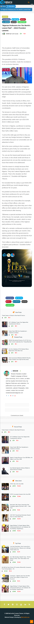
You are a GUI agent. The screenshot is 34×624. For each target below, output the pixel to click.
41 (11, 571)
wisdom (8, 33)
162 (15, 551)
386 (15, 530)
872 (15, 486)
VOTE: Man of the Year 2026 (16, 483)
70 (19, 551)
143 (19, 530)
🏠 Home (3, 6)
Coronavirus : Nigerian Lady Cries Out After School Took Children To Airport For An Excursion (20, 577)
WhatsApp (22, 22)
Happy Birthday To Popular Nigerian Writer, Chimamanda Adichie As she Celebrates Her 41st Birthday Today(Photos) (20, 527)
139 (19, 518)
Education (11, 6)
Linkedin (6, 22)
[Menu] (32, 5)
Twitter (16, 19)
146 (15, 581)
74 (19, 581)
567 (15, 518)
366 (15, 562)
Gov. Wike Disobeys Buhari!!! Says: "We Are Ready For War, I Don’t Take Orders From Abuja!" (20, 558)
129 (6, 571)
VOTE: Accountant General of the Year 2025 (20, 494)
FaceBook (6, 19)
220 (19, 486)
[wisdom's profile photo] (4, 33)
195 (19, 562)
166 (19, 496)
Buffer (13, 22)
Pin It (23, 19)
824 (15, 496)
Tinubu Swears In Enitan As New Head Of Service (13, 315)
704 (15, 510)
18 (19, 510)
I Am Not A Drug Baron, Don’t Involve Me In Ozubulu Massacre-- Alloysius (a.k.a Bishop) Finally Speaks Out (20, 548)
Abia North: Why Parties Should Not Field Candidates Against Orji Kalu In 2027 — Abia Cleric (20, 506)
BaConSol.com (25, 617)
